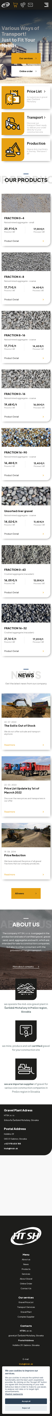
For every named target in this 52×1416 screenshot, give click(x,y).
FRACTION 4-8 (14, 276)
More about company (23, 966)
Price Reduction (15, 855)
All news (19, 893)
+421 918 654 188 (12, 1143)
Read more (9, 744)
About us (26, 1259)
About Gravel (26, 1278)
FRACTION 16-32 (15, 628)
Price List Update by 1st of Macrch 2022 (21, 790)
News (26, 1264)
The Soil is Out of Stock (19, 725)
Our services (26, 58)
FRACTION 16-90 (15, 452)
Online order (26, 71)
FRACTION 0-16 (14, 393)
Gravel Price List (26, 1302)
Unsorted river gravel (18, 511)
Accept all (26, 1401)
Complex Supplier (26, 1316)
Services (26, 1274)
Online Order (26, 1283)
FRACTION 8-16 (14, 335)
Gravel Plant (26, 1312)
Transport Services (26, 1307)
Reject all (26, 1408)
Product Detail (11, 241)
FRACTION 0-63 (15, 569)
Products (26, 1269)
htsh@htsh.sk (11, 1148)
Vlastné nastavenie (14, 1394)
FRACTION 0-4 (14, 218)
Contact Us (26, 1288)
